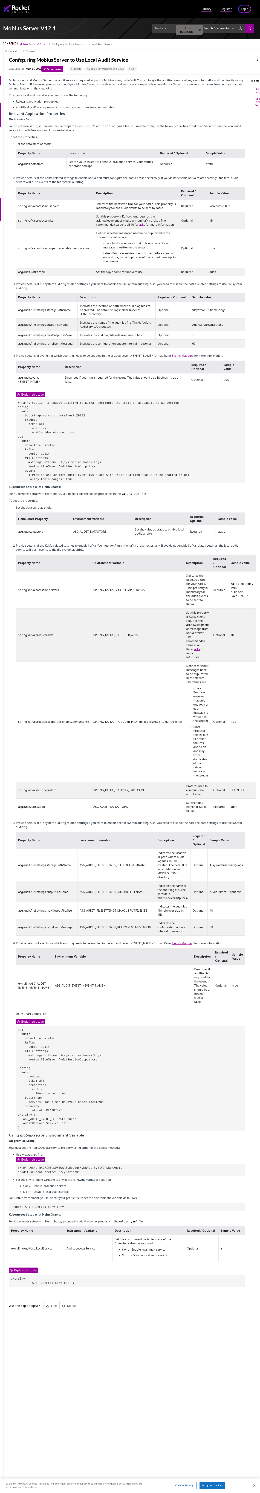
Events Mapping (182, 356)
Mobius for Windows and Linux (106, 68)
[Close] (254, 1485)
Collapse (30, 51)
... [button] (47, 44)
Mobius (77, 68)
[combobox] (205, 28)
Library (206, 9)
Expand (12, 51)
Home (12, 44)
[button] (200, 30)
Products (160, 28)
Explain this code (32, 394)
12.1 (133, 68)
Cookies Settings (185, 1485)
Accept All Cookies (212, 1485)
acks (142, 225)
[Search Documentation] (249, 28)
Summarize (54, 69)
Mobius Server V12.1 (31, 44)
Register (226, 9)
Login (244, 9)
